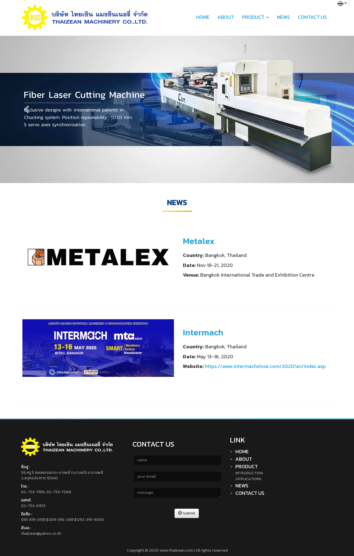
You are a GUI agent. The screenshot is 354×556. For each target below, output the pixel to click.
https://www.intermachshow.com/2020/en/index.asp (265, 366)
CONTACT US (312, 17)
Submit (188, 513)
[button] (26, 109)
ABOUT (225, 17)
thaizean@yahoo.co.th (41, 533)
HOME (202, 17)
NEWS (283, 17)
